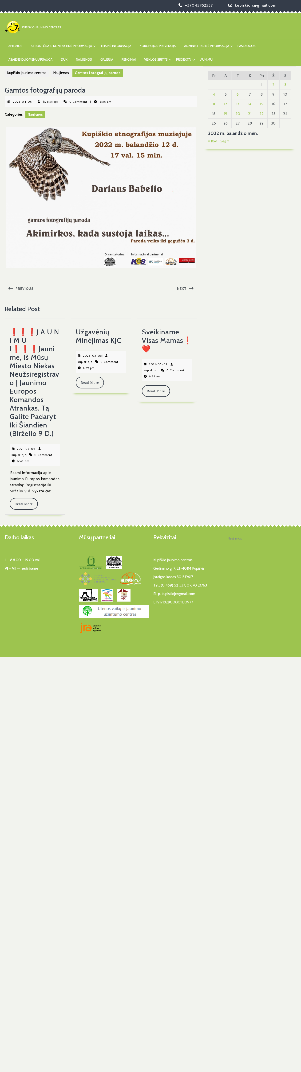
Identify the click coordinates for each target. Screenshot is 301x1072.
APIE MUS (15, 46)
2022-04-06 (22, 101)
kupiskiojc (50, 101)
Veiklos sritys (156, 59)
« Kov (212, 141)
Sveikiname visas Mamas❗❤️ (167, 340)
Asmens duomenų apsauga (30, 59)
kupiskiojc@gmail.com (256, 5)
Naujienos (84, 59)
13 (237, 104)
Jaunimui (206, 59)
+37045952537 (199, 5)
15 (261, 104)
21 (249, 113)
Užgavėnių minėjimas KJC (98, 336)
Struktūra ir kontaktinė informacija (61, 46)
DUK (64, 59)
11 (214, 104)
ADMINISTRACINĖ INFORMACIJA (206, 46)
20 (237, 113)
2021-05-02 (158, 364)
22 (261, 113)
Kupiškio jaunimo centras (26, 72)
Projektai (183, 59)
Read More (26, 504)
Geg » (224, 141)
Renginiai (129, 59)
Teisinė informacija (115, 46)
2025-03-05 (92, 355)
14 (249, 104)
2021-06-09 (26, 448)
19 (225, 113)
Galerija (106, 59)
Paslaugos (247, 46)
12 (225, 104)
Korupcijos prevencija (158, 46)
